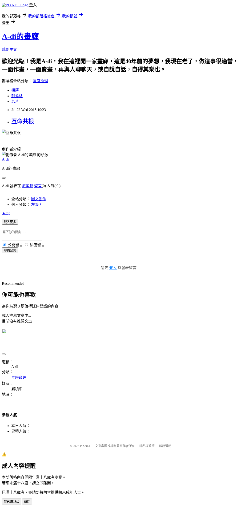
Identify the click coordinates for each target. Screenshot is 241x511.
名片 (15, 102)
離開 (27, 501)
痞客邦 (27, 186)
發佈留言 (10, 250)
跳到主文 (9, 49)
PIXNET (85, 446)
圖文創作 (38, 199)
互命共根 (22, 121)
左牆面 (36, 205)
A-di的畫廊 (20, 36)
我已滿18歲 (11, 501)
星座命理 (40, 81)
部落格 (17, 96)
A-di (5, 159)
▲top (6, 213)
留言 (38, 186)
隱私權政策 (147, 446)
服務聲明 (165, 446)
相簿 (15, 90)
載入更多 (10, 222)
